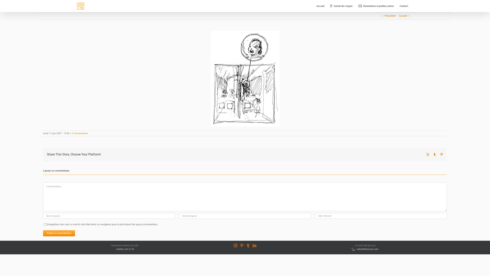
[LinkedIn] (254, 245)
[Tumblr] (248, 245)
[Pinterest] (242, 245)
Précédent (390, 15)
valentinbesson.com (366, 249)
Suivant (403, 15)
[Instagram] (235, 245)
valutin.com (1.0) (125, 249)
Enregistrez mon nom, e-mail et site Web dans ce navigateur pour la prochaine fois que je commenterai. (102, 224)
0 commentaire (80, 133)
